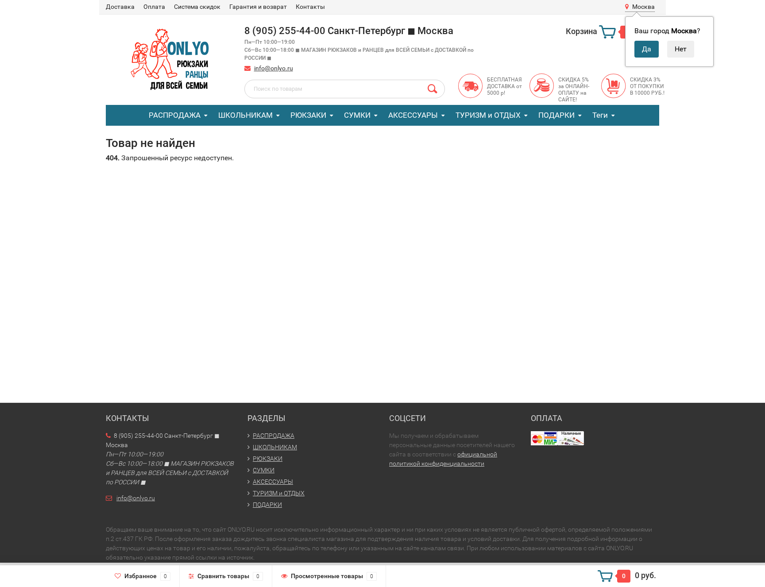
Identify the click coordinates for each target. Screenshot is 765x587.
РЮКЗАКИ (308, 115)
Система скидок (197, 6)
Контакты (310, 6)
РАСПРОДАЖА (175, 115)
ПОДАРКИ (556, 115)
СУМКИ (357, 115)
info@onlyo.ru (273, 68)
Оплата (154, 6)
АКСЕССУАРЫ (413, 115)
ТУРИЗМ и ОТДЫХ (488, 115)
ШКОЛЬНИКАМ (245, 115)
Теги (600, 115)
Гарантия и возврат (258, 6)
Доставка (120, 6)
